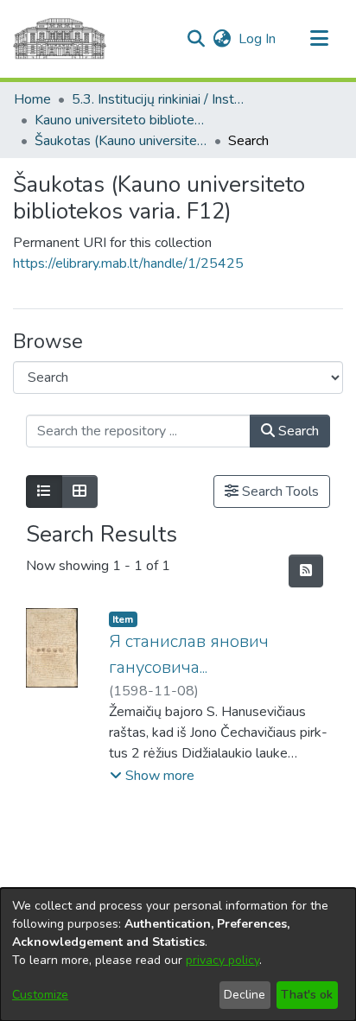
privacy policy (222, 960)
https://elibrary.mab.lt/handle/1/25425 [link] (128, 263)
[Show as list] (44, 491)
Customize (40, 994)
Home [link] (32, 99)
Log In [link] (257, 38)
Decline (244, 994)
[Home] (59, 38)
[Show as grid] (79, 491)
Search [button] (297, 431)
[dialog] (178, 954)
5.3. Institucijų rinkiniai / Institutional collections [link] (158, 99)
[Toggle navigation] (319, 38)
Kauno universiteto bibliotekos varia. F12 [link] (121, 120)
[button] (196, 39)
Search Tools (278, 491)
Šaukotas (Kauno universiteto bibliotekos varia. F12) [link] (121, 140)
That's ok (307, 994)
